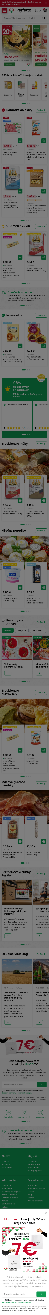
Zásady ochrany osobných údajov (17, 1302)
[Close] (46, 1213)
